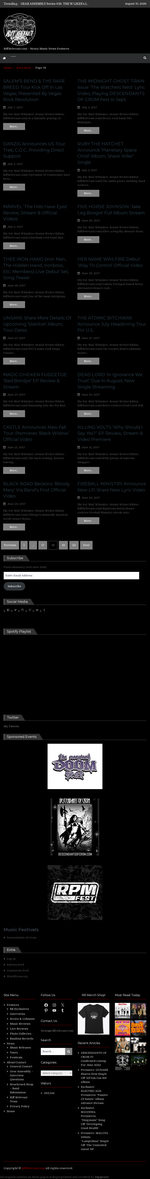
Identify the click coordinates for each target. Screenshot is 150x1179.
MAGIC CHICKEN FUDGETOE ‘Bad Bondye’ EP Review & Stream (35, 381)
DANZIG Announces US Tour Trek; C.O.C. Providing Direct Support (34, 150)
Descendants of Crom (21, 937)
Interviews (17, 1014)
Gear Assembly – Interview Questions (21, 1075)
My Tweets (11, 726)
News (10, 1043)
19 (63, 545)
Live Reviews (19, 1028)
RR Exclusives (19, 1009)
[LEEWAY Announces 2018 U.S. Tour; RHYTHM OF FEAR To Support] (122, 1063)
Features (13, 1005)
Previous (10, 545)
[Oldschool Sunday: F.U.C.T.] (138, 1046)
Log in (11, 958)
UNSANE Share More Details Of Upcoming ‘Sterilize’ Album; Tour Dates (37, 324)
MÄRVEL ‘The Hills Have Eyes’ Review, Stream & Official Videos (35, 212)
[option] (55, 4)
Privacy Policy (19, 1106)
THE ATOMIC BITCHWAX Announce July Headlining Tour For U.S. (111, 324)
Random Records (21, 1038)
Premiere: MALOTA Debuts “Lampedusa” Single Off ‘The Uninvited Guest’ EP (95, 1141)
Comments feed (18, 970)
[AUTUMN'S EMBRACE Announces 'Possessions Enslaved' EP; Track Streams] (138, 1028)
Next (86, 545)
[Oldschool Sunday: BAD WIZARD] (122, 1046)
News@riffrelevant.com (57, 1030)
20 (74, 545)
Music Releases (20, 1047)
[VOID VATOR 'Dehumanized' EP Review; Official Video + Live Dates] (122, 1028)
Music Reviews (20, 1023)
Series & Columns (22, 1018)
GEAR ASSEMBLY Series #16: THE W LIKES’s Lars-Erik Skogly (65, 3)
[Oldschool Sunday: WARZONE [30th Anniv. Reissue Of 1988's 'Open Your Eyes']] (122, 1011)
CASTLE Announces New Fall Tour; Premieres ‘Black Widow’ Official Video (36, 433)
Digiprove (102, 1177)
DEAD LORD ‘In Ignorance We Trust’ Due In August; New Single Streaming (109, 381)
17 (42, 545)
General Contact (21, 1066)
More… (14, 126)
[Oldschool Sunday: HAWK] (138, 1011)
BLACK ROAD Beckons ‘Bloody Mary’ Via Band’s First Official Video (36, 490)
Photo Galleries (20, 1033)
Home (11, 1111)
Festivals (16, 1057)
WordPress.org (17, 976)
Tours (14, 1052)
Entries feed (15, 964)
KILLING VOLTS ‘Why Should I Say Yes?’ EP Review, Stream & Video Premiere (110, 433)
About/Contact (16, 1062)
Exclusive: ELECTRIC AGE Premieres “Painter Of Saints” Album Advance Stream (94, 1095)
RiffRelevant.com (33, 1168)
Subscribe (14, 586)
